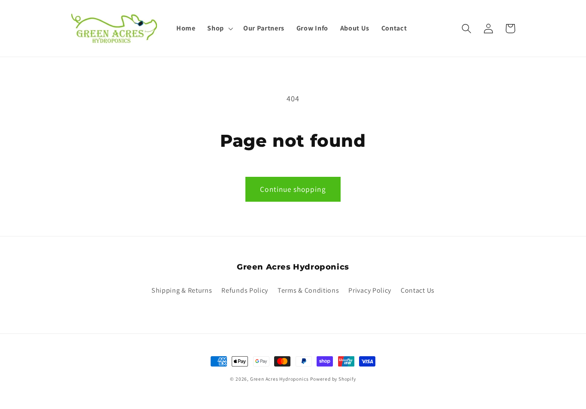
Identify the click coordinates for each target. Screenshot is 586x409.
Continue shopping (293, 189)
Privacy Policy (369, 290)
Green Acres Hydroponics (279, 379)
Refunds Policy (244, 290)
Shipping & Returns (181, 290)
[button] (219, 28)
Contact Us (418, 290)
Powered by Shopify (333, 379)
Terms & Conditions (308, 290)
